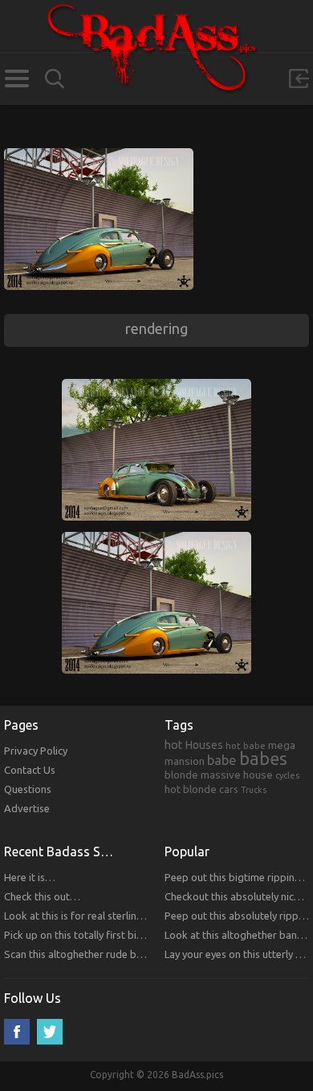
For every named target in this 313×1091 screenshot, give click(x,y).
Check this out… (42, 896)
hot (174, 745)
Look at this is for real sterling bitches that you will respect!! (142, 915)
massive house (237, 774)
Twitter (50, 1032)
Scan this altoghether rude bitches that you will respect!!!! (137, 954)
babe (222, 760)
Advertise (27, 808)
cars (228, 789)
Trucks (253, 790)
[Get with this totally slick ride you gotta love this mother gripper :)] (98, 155)
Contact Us (29, 769)
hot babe (246, 745)
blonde (181, 774)
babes (263, 758)
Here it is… (29, 877)
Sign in (298, 78)
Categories (16, 78)
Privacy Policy (35, 750)
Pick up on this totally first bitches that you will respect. (132, 934)
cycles (287, 775)
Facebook (17, 1032)
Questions (27, 789)
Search (54, 79)
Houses (204, 745)
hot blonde (191, 789)
